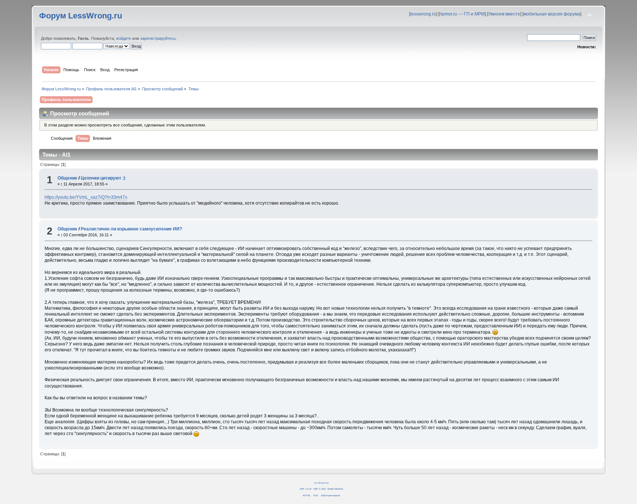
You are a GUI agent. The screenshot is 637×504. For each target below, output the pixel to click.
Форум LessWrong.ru (80, 15)
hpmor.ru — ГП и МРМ (462, 14)
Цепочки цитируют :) (103, 178)
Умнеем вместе (504, 14)
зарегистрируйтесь (158, 38)
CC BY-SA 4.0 (321, 483)
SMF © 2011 (319, 488)
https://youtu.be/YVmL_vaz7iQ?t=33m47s (86, 197)
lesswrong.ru (423, 14)
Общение (67, 178)
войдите (123, 38)
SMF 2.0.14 (305, 488)
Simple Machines (335, 488)
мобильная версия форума (551, 14)
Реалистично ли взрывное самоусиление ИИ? (131, 229)
